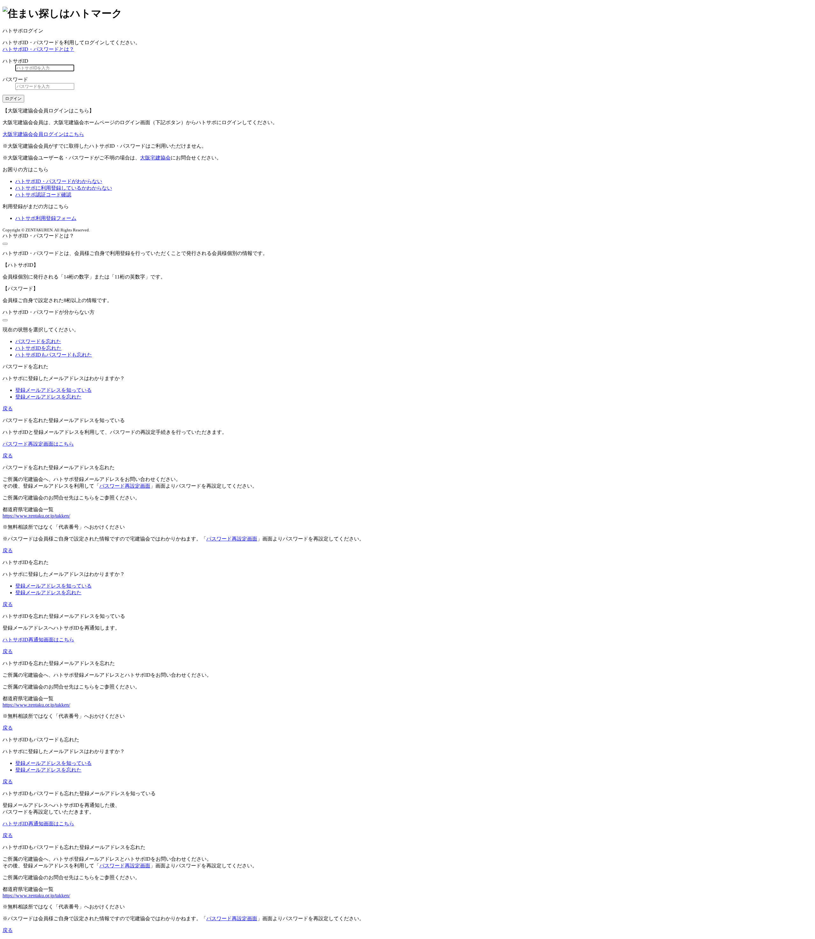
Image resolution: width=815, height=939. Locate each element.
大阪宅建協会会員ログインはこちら (43, 134)
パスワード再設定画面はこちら (38, 444)
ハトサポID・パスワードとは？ (38, 49)
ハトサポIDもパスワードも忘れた (53, 354)
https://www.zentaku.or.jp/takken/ (36, 516)
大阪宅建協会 (155, 157)
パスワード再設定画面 (124, 486)
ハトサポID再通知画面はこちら (38, 639)
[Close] (5, 244)
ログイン (13, 98)
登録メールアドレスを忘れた (48, 396)
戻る (8, 408)
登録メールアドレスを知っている (53, 390)
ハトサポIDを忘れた (38, 348)
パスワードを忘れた (38, 341)
